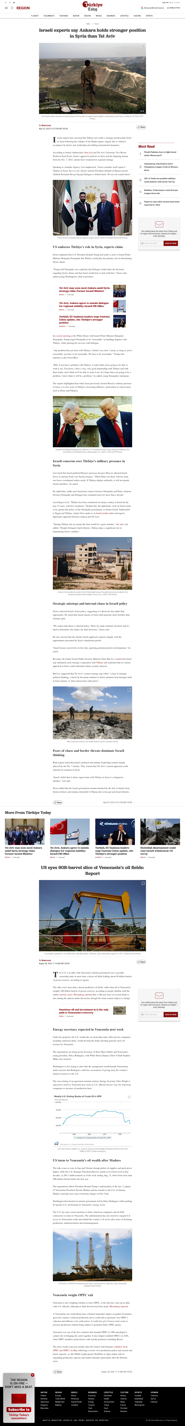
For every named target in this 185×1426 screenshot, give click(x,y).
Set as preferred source (154, 8)
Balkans (58, 1405)
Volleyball (138, 1402)
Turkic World (60, 1398)
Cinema (123, 1398)
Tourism (91, 1405)
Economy (92, 1395)
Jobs (75, 1420)
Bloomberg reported (83, 994)
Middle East (59, 1402)
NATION (76, 15)
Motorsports (139, 1405)
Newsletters (56, 1420)
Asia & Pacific (76, 1402)
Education (108, 1395)
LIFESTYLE (124, 15)
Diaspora (44, 1405)
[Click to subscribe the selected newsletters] (171, 243)
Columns (154, 1395)
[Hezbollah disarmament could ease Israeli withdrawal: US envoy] (160, 832)
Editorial (154, 1402)
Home (88, 24)
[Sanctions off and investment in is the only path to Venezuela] (119, 1010)
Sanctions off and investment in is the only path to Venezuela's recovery (83, 1011)
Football (138, 1395)
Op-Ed (153, 1398)
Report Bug (103, 1420)
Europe (58, 1395)
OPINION (154, 1392)
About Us (46, 1420)
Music (122, 1402)
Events (123, 1405)
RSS (96, 1420)
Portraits (123, 1408)
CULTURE (137, 15)
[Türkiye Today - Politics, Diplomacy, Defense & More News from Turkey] (92, 6)
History (123, 1395)
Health (106, 1398)
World (61, 1016)
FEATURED (64, 15)
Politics (43, 1395)
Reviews (123, 1411)
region (23, 8)
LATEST (35, 15)
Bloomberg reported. (119, 1306)
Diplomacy (45, 1402)
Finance (91, 1398)
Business (62, 326)
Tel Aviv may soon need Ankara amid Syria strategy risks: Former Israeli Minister (84, 289)
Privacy (82, 1420)
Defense (44, 1398)
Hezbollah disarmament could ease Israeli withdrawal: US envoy (158, 850)
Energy (91, 1402)
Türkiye (99, 662)
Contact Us (67, 1420)
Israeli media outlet (105, 513)
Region (97, 24)
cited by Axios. (66, 994)
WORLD (99, 15)
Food (106, 1408)
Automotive (93, 1411)
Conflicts (74, 1405)
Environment (109, 1402)
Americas (75, 1398)
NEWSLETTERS (175, 8)
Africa (73, 1395)
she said (119, 524)
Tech (90, 1408)
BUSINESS (111, 15)
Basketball (139, 1398)
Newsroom (46, 125)
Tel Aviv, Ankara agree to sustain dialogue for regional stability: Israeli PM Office (84, 305)
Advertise (90, 1420)
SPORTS (149, 15)
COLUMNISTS (49, 15)
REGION (87, 15)
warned (118, 658)
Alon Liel (88, 152)
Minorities (44, 1408)
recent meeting (63, 335)
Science (107, 1411)
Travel (106, 1405)
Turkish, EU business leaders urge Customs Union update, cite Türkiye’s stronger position (84, 319)
